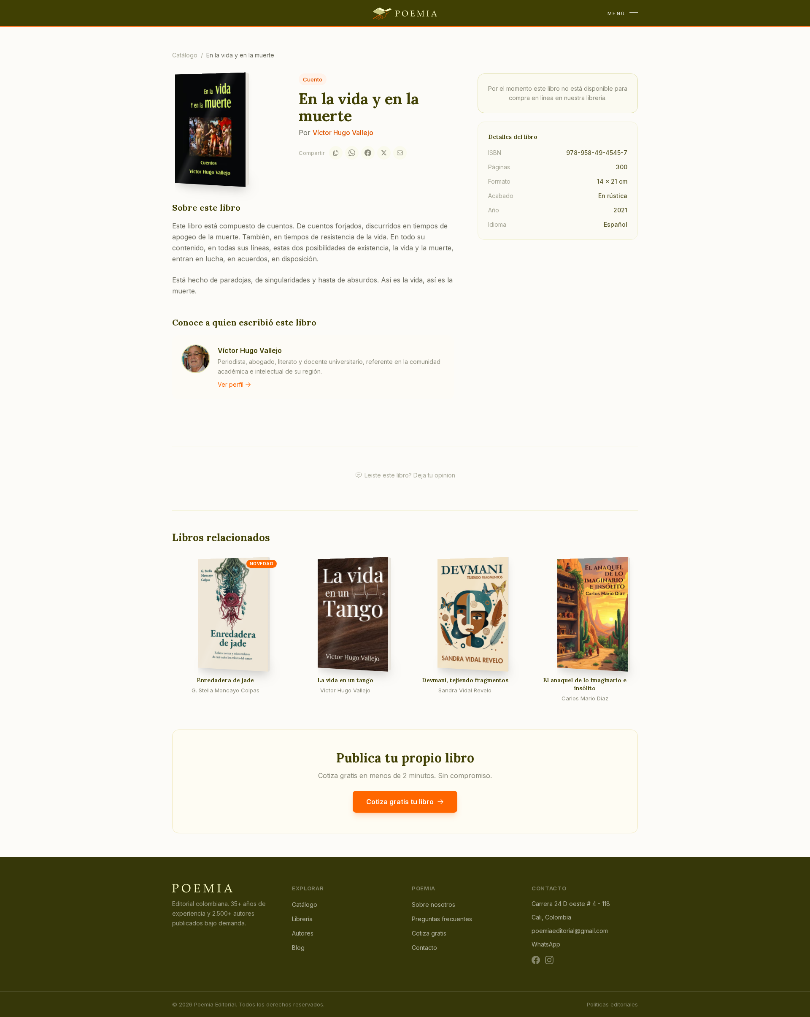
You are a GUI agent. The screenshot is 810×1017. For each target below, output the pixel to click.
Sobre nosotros (433, 904)
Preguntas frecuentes (442, 918)
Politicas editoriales (612, 1004)
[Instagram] (549, 960)
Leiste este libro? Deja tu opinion (409, 475)
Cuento (312, 79)
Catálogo (184, 55)
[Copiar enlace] (336, 153)
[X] (384, 153)
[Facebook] (368, 153)
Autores (302, 933)
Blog (298, 947)
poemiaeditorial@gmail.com (570, 930)
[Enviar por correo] (400, 153)
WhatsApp (546, 944)
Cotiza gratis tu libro (400, 801)
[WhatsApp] (352, 153)
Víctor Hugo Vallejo (343, 132)
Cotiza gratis (429, 933)
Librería (302, 918)
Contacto (424, 947)
